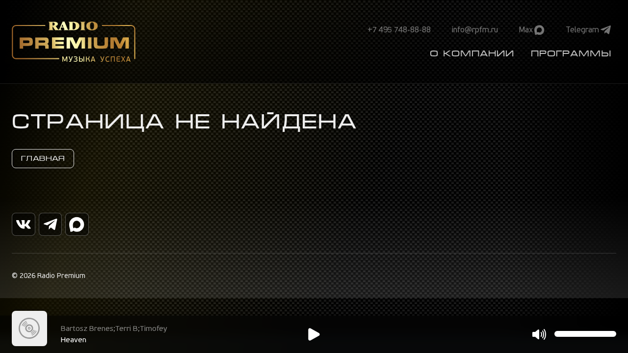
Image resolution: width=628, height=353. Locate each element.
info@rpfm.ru (475, 29)
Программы (571, 53)
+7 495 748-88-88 (399, 29)
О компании (472, 53)
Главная (43, 158)
